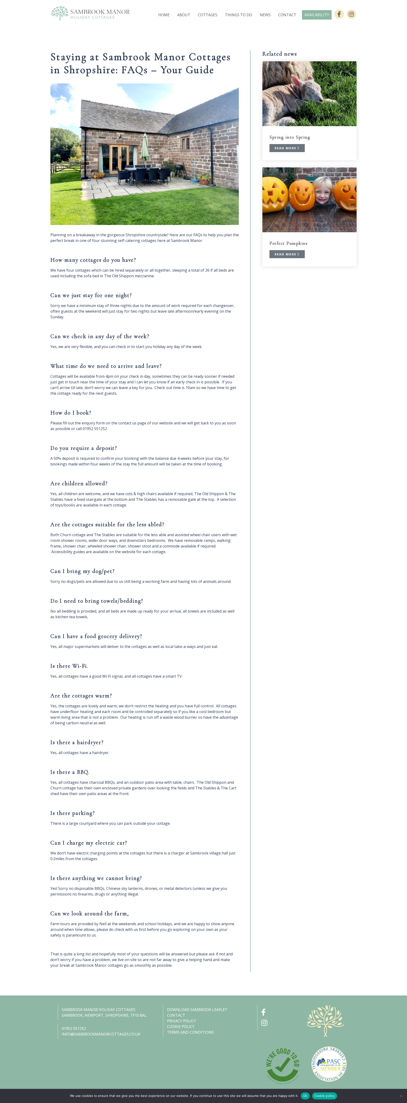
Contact (287, 14)
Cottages (207, 14)
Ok (305, 1096)
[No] (401, 1096)
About (183, 14)
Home (164, 14)
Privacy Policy (181, 1021)
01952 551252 (74, 1028)
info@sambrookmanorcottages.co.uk (101, 1034)
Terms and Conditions (190, 1032)
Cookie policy (324, 1096)
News (265, 14)
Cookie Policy (181, 1026)
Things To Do (238, 14)
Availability (317, 14)
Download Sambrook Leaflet (197, 1009)
